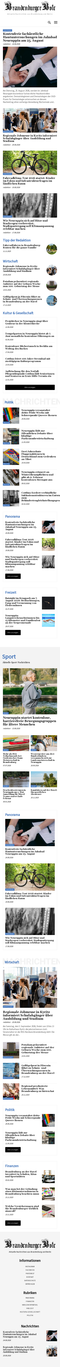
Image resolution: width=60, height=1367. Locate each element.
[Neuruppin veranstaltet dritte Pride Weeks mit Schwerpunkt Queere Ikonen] (11, 415)
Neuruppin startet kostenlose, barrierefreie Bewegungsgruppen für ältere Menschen (29, 721)
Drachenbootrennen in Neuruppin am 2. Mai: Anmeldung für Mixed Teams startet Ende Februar (14, 794)
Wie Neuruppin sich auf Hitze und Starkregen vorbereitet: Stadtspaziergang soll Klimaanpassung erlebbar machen (28, 225)
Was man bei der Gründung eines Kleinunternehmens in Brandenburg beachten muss (22, 1191)
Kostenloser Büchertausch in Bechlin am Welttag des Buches (28, 347)
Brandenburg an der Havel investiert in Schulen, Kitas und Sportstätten (21, 1174)
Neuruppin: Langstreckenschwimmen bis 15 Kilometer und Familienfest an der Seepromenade (22, 619)
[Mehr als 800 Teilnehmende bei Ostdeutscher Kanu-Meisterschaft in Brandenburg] (16, 743)
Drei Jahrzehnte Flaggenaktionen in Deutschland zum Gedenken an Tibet (38, 455)
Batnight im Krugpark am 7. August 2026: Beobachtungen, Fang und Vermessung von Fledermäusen (22, 602)
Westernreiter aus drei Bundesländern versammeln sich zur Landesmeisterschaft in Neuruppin (43, 758)
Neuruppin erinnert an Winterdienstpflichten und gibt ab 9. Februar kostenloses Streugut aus (37, 476)
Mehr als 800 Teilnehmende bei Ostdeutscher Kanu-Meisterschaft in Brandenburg (13, 758)
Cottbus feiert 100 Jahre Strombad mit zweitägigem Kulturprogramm (27, 360)
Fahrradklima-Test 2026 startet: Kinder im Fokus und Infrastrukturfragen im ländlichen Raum (29, 181)
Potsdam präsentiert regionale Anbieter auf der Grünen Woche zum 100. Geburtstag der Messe (21, 284)
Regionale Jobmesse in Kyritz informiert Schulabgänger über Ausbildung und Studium (30, 138)
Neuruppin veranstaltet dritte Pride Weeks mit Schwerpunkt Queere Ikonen (39, 413)
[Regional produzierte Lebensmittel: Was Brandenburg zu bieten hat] (11, 1091)
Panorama (7, 30)
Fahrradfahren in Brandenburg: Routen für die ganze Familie (22, 246)
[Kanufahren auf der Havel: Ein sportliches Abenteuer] (44, 779)
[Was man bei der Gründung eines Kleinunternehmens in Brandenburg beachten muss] (48, 1193)
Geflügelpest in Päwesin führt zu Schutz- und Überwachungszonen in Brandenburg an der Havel (22, 299)
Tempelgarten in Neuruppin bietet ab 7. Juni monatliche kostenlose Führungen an (29, 335)
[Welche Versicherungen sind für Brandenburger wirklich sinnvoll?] (48, 1211)
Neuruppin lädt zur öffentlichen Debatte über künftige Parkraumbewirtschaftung (37, 434)
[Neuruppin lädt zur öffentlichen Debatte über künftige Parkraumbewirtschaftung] (11, 436)
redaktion (6, 44)
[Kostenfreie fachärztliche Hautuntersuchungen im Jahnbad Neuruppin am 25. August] (30, 67)
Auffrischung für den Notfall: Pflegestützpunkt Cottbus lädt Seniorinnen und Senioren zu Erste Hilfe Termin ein (29, 374)
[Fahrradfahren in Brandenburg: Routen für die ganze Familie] (51, 249)
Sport (5, 713)
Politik (6, 423)
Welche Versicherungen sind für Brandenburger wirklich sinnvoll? (22, 1209)
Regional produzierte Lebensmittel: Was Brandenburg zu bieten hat (37, 1089)
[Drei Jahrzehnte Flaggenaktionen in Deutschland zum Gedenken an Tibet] (11, 457)
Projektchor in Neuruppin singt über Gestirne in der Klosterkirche (26, 322)
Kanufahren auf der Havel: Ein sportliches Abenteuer (44, 792)
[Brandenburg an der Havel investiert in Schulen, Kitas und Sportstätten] (48, 1176)
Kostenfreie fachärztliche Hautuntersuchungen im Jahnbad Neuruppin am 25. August (30, 37)
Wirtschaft (8, 131)
